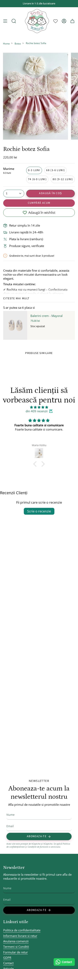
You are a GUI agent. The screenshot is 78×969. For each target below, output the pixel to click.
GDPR (7, 958)
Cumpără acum (39, 203)
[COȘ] (72, 21)
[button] (36, 464)
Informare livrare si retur (20, 936)
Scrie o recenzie (39, 511)
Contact (8, 963)
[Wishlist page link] (55, 21)
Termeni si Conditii (16, 947)
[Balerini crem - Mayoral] (15, 325)
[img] (39, 407)
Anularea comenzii (16, 941)
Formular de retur (15, 952)
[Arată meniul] (5, 21)
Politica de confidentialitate (21, 930)
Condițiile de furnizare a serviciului (44, 846)
